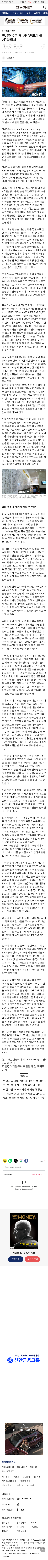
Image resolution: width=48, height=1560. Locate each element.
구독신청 (16, 1259)
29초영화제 (21, 1531)
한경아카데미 (7, 1527)
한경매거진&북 (7, 2)
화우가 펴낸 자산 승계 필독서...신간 (22, 1085)
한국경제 (5, 1523)
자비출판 (22, 2)
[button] (43, 2)
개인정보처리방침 (9, 1481)
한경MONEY (10, 31)
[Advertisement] (24, 1308)
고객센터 (19, 1485)
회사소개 (5, 1477)
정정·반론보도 (7, 1485)
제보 (29, 2)
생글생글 (35, 1527)
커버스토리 (18, 13)
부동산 (37, 13)
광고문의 (26, 1477)
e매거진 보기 (32, 1259)
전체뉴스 (6, 13)
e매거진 (36, 2)
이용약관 (36, 1477)
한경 (8, 1467)
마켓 (28, 13)
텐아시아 (20, 1527)
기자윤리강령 (24, 1481)
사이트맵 (30, 1485)
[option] (24, 21)
